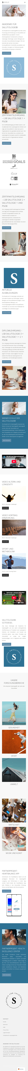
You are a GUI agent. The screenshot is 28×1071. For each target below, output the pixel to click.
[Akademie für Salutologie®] (5, 2)
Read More (5, 508)
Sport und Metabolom (8, 550)
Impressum (5, 1024)
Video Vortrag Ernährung (9, 516)
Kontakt (4, 1021)
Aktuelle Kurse (6, 312)
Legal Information (6, 1032)
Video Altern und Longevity (11, 483)
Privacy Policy (5, 1030)
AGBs (4, 1027)
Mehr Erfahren (6, 891)
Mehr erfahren (6, 53)
